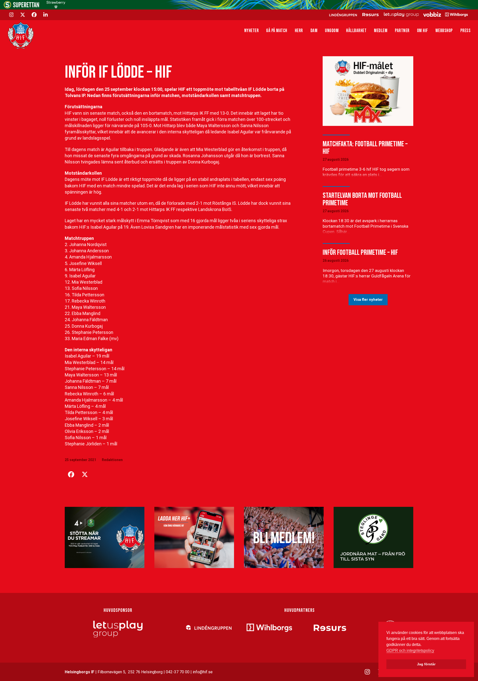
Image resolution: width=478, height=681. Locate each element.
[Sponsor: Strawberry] (56, 7)
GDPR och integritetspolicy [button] (410, 650)
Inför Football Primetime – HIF (360, 252)
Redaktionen (112, 460)
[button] (71, 474)
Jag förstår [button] (426, 664)
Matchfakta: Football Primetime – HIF (365, 148)
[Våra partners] (398, 14)
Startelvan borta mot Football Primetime (362, 199)
